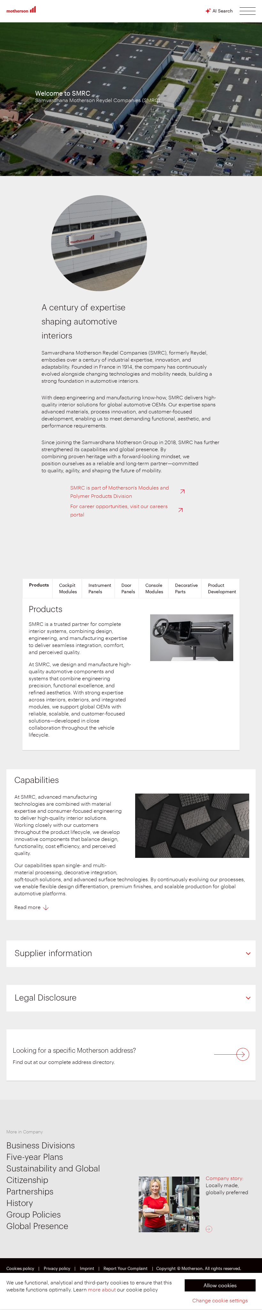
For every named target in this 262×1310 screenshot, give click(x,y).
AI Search (222, 10)
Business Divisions (40, 1146)
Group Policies (33, 1215)
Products (39, 585)
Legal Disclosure (46, 998)
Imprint (87, 1268)
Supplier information (53, 953)
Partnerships (29, 1192)
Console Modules (154, 588)
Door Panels (128, 588)
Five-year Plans (34, 1157)
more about (102, 1289)
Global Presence (37, 1226)
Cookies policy (20, 1268)
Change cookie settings (220, 1300)
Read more (27, 907)
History (19, 1203)
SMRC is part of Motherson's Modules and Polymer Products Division (119, 492)
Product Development (222, 588)
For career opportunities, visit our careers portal (119, 510)
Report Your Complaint (126, 1268)
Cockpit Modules (68, 588)
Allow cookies (220, 1285)
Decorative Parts (186, 588)
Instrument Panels (100, 588)
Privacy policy (57, 1268)
